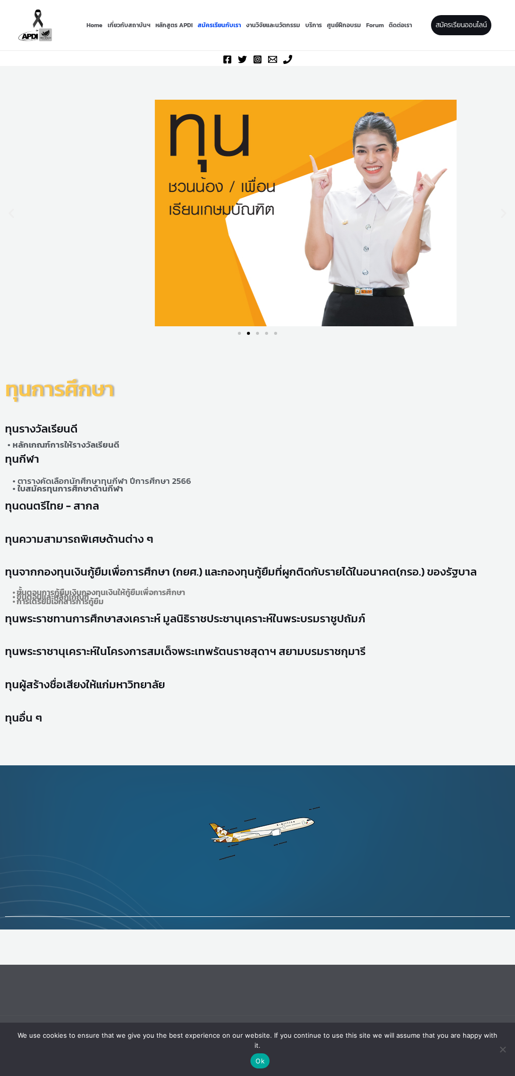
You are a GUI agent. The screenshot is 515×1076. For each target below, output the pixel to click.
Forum (375, 25)
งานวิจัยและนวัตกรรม (273, 25)
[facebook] (227, 59)
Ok (260, 1061)
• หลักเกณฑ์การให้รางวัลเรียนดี (63, 444)
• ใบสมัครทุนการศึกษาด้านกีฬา (68, 488)
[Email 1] (272, 59)
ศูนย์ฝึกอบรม (344, 25)
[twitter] (242, 59)
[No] (502, 1049)
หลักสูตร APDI (174, 25)
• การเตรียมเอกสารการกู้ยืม (58, 601)
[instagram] (257, 59)
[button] (461, 25)
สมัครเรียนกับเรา (219, 25)
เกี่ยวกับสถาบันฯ (129, 25)
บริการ (313, 25)
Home (95, 25)
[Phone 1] (287, 59)
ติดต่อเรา (400, 25)
